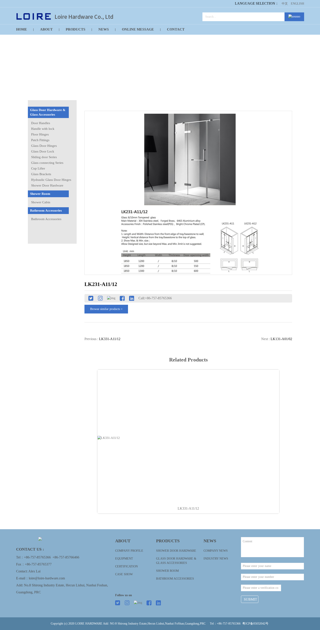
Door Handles (40, 123)
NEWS (103, 29)
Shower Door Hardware (47, 185)
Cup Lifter (38, 168)
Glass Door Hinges (44, 145)
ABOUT (46, 29)
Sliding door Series (44, 157)
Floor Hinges (40, 134)
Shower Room (40, 193)
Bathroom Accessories (46, 210)
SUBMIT (250, 599)
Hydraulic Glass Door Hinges (51, 179)
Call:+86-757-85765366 (155, 298)
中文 (285, 3)
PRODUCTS (75, 29)
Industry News (216, 558)
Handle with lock (42, 128)
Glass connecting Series (47, 162)
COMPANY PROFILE (129, 550)
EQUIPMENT (124, 558)
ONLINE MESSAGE (138, 29)
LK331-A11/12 (188, 508)
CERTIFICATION (126, 566)
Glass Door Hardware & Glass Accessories (48, 112)
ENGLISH (297, 3)
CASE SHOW (124, 574)
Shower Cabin (40, 202)
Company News (216, 550)
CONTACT (176, 29)
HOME (21, 29)
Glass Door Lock (42, 151)
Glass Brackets (41, 174)
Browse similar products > (106, 309)
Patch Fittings (40, 140)
